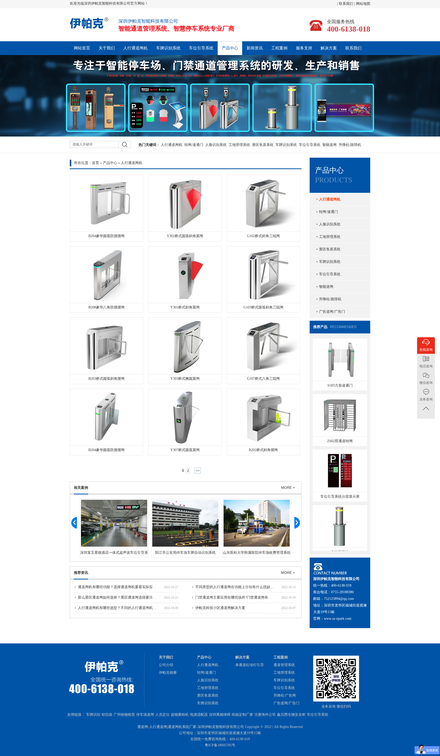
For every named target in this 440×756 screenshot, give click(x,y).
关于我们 (107, 48)
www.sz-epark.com (337, 618)
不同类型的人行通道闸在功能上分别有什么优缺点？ (236, 587)
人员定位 (162, 715)
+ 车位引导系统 (328, 274)
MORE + (288, 487)
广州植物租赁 (124, 715)
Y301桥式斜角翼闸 (185, 307)
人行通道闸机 (135, 48)
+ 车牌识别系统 (328, 262)
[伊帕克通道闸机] (89, 28)
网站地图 (363, 4)
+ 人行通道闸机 (328, 199)
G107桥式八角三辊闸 (263, 379)
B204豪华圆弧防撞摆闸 (106, 236)
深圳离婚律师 (219, 715)
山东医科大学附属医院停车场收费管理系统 (257, 553)
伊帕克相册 (168, 672)
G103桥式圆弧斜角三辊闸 (263, 307)
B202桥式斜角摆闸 (263, 450)
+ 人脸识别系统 (328, 224)
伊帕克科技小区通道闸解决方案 (220, 608)
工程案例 (279, 48)
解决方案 (329, 48)
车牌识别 (93, 715)
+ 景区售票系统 (328, 249)
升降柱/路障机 (350, 145)
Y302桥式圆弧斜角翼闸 (185, 236)
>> (198, 470)
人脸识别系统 (216, 145)
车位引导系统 (201, 48)
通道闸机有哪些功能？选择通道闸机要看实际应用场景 (120, 587)
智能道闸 (329, 145)
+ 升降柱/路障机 (328, 299)
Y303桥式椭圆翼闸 (185, 379)
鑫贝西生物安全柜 (291, 715)
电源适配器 (199, 715)
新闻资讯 (254, 48)
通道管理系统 (284, 665)
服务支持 (304, 48)
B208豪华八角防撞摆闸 (106, 307)
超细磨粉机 (180, 715)
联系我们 (346, 4)
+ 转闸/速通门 (327, 212)
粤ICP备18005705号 (220, 745)
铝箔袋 (107, 715)
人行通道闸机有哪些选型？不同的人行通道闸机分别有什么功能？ (129, 608)
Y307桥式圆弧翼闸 (185, 450)
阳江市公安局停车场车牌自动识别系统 (185, 553)
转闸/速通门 (193, 145)
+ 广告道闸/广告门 (330, 312)
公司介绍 (166, 665)
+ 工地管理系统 (328, 237)
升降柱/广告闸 (284, 695)
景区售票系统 (262, 145)
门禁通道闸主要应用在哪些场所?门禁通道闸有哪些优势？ (240, 597)
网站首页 (82, 48)
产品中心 (230, 48)
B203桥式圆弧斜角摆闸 (106, 379)
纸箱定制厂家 (242, 715)
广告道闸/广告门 (286, 703)
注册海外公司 (265, 715)
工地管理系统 (239, 145)
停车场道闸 (145, 715)
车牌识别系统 (168, 48)
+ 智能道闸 (324, 287)
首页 (95, 163)
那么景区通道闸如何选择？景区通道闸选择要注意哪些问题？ (126, 597)
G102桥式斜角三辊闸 (263, 236)
